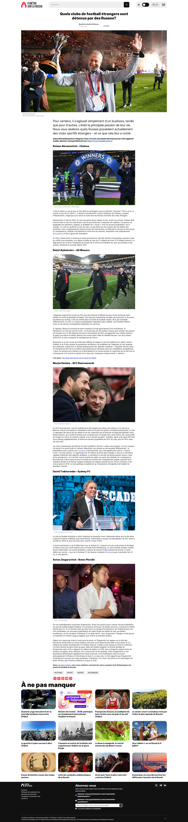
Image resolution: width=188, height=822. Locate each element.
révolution (82, 451)
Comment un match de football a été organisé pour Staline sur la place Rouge (75, 745)
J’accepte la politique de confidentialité (89, 808)
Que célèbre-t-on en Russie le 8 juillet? (146, 744)
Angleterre (58, 234)
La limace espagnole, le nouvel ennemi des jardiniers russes (109, 744)
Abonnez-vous (85, 785)
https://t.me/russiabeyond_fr (100, 141)
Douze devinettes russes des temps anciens (38, 776)
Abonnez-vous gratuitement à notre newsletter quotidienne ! (96, 800)
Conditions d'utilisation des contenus (30, 797)
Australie (110, 552)
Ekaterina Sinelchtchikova (89, 24)
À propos (24, 790)
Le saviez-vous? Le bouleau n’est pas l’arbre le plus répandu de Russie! (149, 713)
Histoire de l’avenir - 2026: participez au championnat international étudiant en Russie (75, 714)
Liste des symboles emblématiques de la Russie (74, 776)
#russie (80, 672)
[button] (122, 3)
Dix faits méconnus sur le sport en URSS (79, 358)
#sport (70, 672)
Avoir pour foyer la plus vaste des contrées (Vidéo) (111, 776)
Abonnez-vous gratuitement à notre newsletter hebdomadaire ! (96, 795)
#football (58, 672)
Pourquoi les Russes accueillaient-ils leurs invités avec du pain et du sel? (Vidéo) (112, 714)
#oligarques (93, 672)
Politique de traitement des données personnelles (30, 793)
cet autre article (64, 665)
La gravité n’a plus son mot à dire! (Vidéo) (36, 744)
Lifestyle (106, 26)
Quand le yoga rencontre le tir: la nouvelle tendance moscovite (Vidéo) (36, 714)
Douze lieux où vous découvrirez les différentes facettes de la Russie (149, 776)
